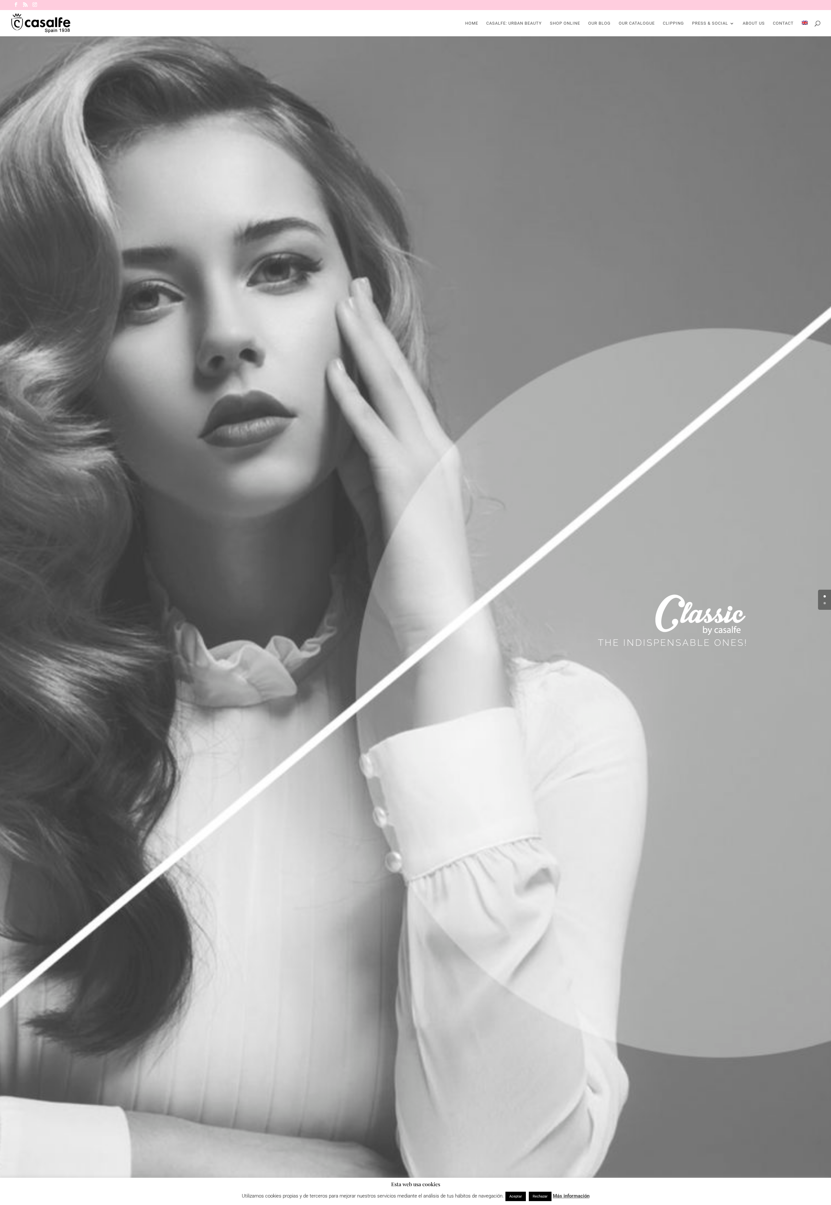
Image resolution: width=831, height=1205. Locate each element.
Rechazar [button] (540, 1196)
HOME (471, 23)
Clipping (673, 23)
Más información (571, 1196)
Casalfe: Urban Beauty (514, 23)
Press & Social (710, 23)
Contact (783, 23)
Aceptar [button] (515, 1196)
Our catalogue (637, 23)
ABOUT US (754, 23)
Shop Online (565, 23)
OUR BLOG (599, 23)
